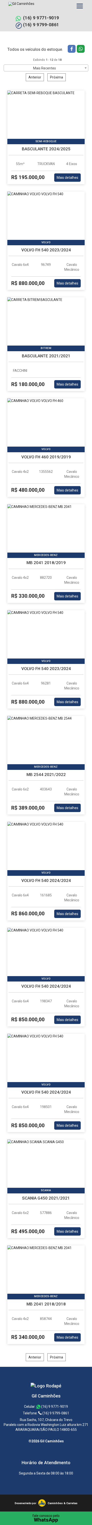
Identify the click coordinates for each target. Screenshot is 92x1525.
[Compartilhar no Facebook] (72, 49)
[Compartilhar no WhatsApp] (81, 49)
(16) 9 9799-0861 (41, 24)
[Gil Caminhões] (46, 1385)
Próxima (56, 77)
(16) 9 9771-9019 (41, 17)
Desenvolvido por (25, 1503)
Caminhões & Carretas (63, 1503)
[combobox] (46, 68)
